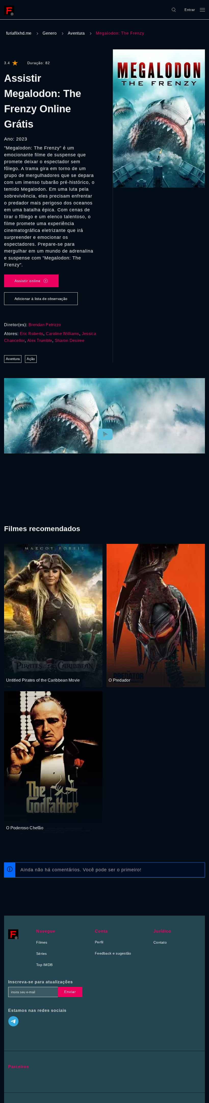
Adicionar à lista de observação (41, 299)
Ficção (125, 670)
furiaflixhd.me (18, 33)
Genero (50, 33)
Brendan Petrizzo (45, 325)
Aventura (76, 33)
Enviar (70, 992)
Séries (41, 954)
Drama (12, 818)
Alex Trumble (39, 340)
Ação (31, 359)
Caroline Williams (62, 334)
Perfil (99, 942)
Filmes (41, 942)
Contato (160, 942)
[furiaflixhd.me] (10, 9)
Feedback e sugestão (113, 953)
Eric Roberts (31, 334)
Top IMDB (44, 965)
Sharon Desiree (69, 340)
